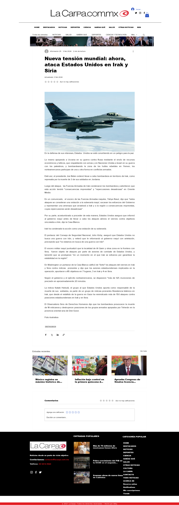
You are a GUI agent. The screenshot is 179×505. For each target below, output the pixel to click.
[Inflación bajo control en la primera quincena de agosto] (89, 365)
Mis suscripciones (131, 490)
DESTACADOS (50, 326)
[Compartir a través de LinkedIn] (58, 335)
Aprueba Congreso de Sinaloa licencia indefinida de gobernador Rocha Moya (128, 380)
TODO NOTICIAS (131, 478)
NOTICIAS (56, 35)
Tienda (126, 494)
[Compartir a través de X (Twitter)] (52, 335)
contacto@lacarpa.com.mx (57, 459)
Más (133, 35)
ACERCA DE (128, 481)
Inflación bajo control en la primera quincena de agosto (89, 380)
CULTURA (127, 468)
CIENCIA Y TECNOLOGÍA (116, 35)
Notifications (129, 487)
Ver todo (143, 351)
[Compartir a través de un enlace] (63, 335)
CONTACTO (128, 475)
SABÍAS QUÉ (129, 459)
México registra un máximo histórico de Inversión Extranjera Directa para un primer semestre (48, 380)
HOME (126, 443)
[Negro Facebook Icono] (144, 13)
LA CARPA (128, 471)
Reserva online (130, 484)
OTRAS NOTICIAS (131, 465)
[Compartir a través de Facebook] (46, 335)
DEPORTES (96, 35)
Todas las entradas (40, 35)
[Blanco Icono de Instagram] (31, 472)
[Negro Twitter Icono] (136, 13)
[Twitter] (40, 472)
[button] (147, 14)
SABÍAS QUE (81, 35)
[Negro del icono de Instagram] (140, 13)
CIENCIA (127, 456)
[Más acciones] (133, 51)
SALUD (69, 35)
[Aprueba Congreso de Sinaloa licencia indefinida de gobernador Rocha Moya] (129, 365)
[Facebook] (36, 472)
